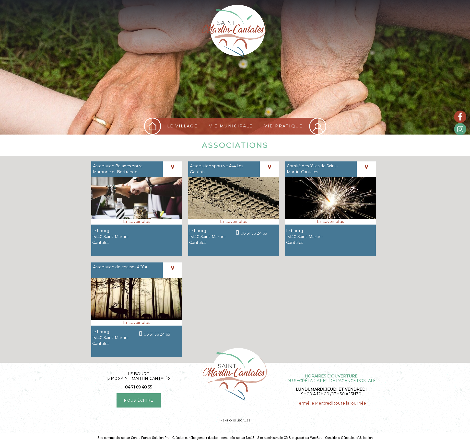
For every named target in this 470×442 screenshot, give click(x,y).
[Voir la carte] (172, 169)
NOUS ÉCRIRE (138, 400)
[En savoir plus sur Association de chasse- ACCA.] (136, 323)
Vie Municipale (231, 126)
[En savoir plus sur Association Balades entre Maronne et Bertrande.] (136, 222)
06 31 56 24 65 (254, 233)
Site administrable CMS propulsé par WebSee (289, 438)
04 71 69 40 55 (138, 387)
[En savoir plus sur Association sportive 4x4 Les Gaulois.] (233, 222)
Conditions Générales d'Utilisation (349, 438)
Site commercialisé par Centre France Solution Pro (133, 438)
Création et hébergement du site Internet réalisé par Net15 (213, 438)
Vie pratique (283, 126)
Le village (182, 126)
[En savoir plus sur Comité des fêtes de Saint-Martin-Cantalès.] (330, 222)
